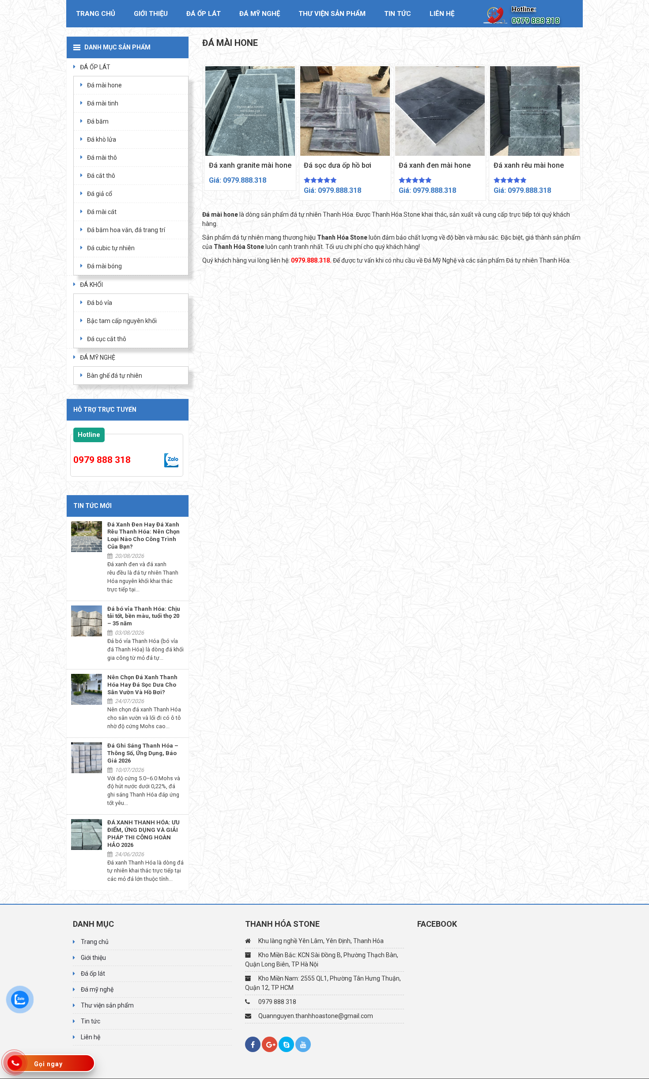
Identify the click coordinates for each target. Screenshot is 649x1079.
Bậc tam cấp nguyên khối (122, 320)
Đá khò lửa (101, 139)
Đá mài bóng (104, 266)
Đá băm (98, 121)
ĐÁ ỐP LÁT (95, 67)
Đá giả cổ (99, 193)
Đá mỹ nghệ (259, 14)
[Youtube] (303, 1044)
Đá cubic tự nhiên (111, 248)
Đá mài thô (102, 157)
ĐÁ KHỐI (91, 284)
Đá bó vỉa (99, 302)
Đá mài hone (104, 85)
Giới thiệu (151, 14)
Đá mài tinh (102, 103)
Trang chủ (95, 14)
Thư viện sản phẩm (332, 14)
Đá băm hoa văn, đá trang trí (126, 229)
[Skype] (286, 1044)
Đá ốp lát (203, 14)
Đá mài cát (102, 211)
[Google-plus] (269, 1044)
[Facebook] (252, 1044)
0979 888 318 (102, 460)
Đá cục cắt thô (106, 338)
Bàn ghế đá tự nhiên (114, 375)
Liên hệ (442, 14)
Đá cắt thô (101, 175)
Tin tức (397, 14)
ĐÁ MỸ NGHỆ (97, 357)
